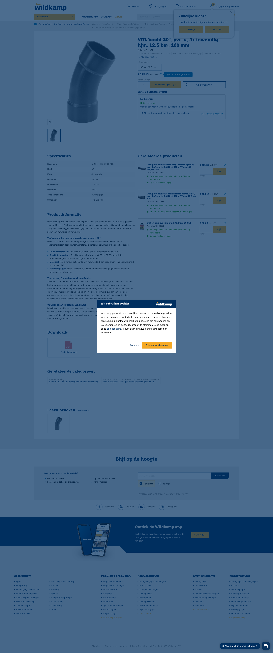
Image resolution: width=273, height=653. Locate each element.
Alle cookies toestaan (157, 345)
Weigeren (135, 345)
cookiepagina (114, 328)
